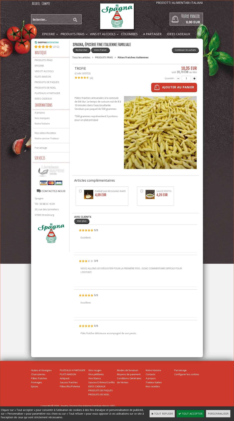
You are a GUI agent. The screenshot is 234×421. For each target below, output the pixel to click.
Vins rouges (94, 370)
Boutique (41, 52)
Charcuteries (38, 374)
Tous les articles (81, 57)
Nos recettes (153, 386)
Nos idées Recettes (45, 133)
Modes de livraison (127, 370)
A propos (40, 112)
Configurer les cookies (186, 374)
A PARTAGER (152, 34)
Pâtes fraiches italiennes (133, 57)
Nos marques (42, 118)
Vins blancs (94, 378)
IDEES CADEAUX (178, 34)
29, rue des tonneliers (47, 209)
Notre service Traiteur (47, 138)
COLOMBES (129, 34)
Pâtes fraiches (39, 378)
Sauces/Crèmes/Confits (101, 382)
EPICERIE (48, 34)
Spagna (39, 198)
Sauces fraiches (69, 382)
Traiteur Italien (154, 382)
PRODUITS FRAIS (72, 34)
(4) (91, 78)
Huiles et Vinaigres (41, 370)
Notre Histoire (153, 370)
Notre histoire (42, 123)
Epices (34, 386)
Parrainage (41, 147)
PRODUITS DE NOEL (45, 87)
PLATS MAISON (43, 76)
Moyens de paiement (129, 374)
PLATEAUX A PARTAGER (47, 93)
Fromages (36, 382)
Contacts (150, 374)
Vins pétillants (96, 374)
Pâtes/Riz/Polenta (70, 386)
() (56, 46)
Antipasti (64, 378)
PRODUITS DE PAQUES (47, 82)
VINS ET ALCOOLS (103, 34)
